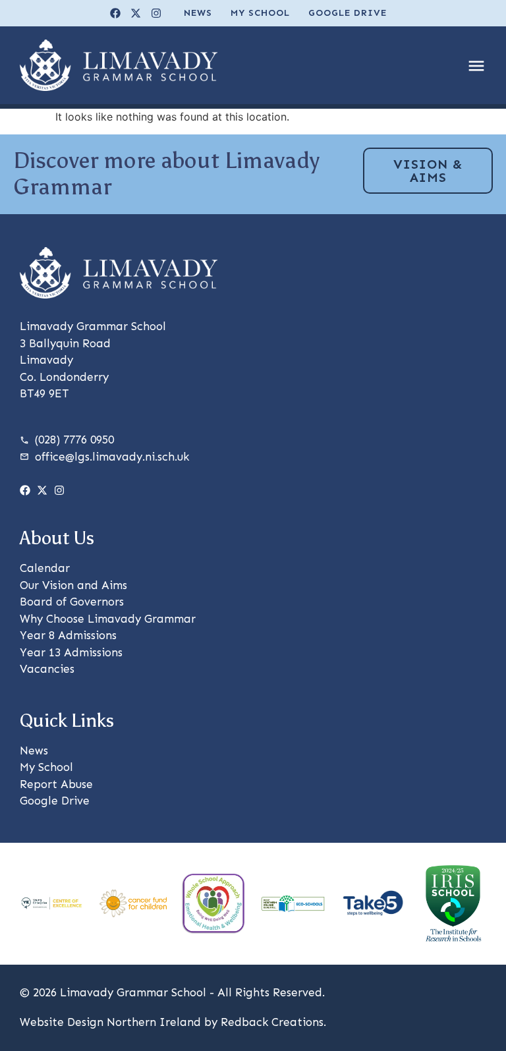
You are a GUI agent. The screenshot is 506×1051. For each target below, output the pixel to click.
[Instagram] (156, 13)
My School (260, 12)
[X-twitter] (135, 13)
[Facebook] (115, 13)
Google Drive (347, 12)
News (198, 12)
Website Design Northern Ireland (110, 1022)
